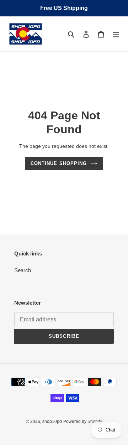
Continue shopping (59, 163)
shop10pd (52, 421)
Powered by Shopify (82, 421)
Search (22, 270)
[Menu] (115, 34)
